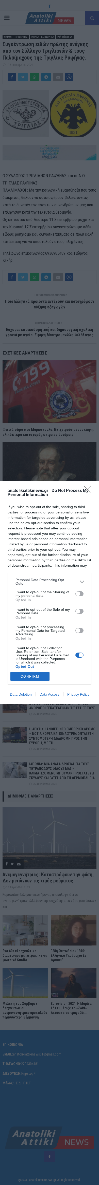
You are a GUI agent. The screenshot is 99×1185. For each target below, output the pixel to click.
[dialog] (49, 592)
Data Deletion (21, 694)
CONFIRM (30, 676)
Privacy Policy (78, 694)
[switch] (79, 593)
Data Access (49, 694)
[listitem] (49, 581)
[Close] (89, 491)
